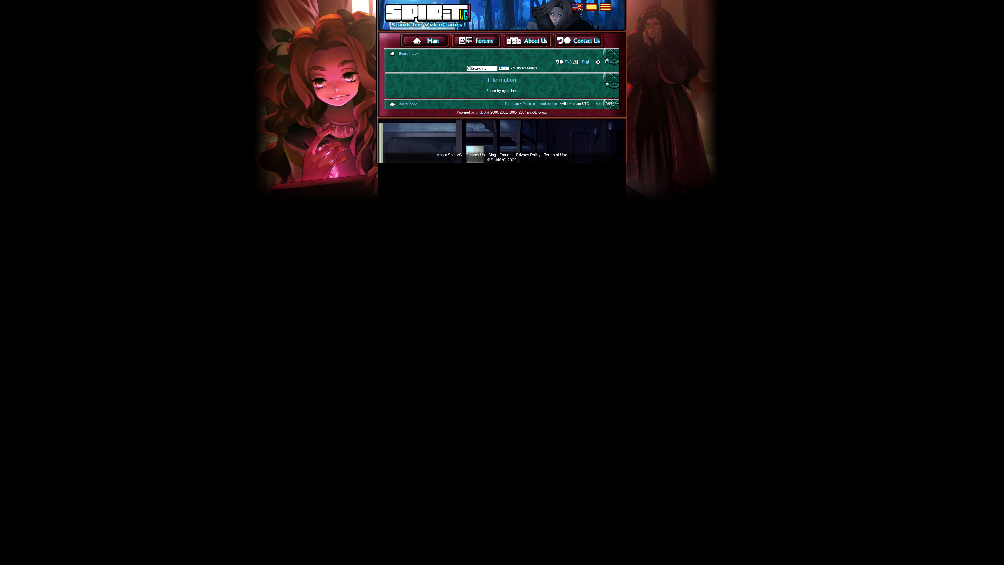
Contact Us (475, 154)
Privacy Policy (528, 154)
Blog (492, 154)
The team (512, 104)
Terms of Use (555, 154)
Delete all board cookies (540, 104)
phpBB (481, 112)
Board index (408, 53)
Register (588, 62)
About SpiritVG (449, 154)
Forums (506, 154)
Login (609, 62)
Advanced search (523, 68)
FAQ (568, 62)
